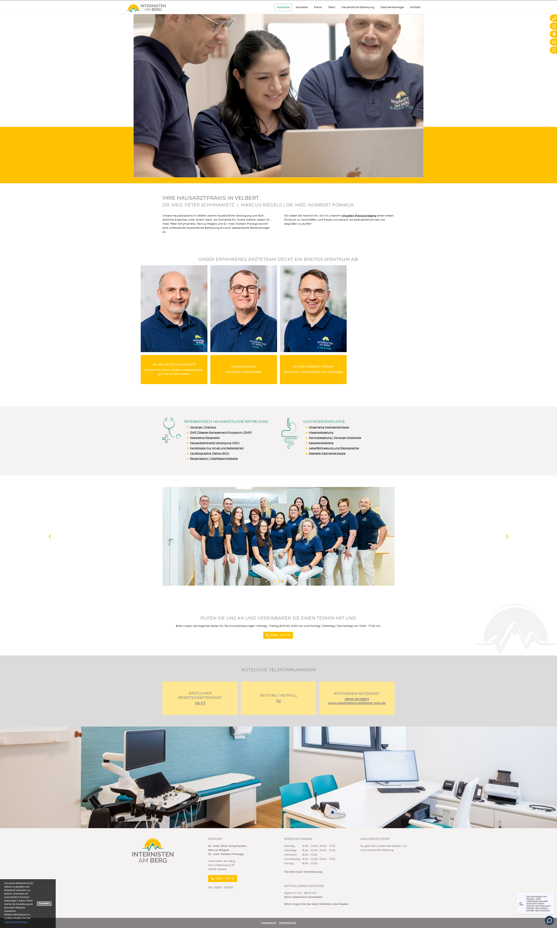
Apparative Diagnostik (205, 438)
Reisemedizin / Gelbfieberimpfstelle (214, 458)
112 (278, 701)
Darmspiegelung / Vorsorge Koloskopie (335, 438)
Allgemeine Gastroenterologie (329, 427)
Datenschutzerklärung (16, 922)
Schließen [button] (44, 903)
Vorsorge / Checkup (203, 427)
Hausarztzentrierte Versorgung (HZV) (214, 443)
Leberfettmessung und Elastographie (334, 448)
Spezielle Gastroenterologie (327, 453)
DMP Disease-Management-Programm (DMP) (221, 432)
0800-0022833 (357, 699)
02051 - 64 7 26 (280, 635)
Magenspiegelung (321, 432)
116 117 (200, 703)
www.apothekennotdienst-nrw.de (357, 703)
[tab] (275, 581)
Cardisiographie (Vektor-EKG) (209, 453)
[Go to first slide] (507, 536)
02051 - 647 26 (224, 878)
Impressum (268, 923)
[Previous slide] (50, 536)
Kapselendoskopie (321, 443)
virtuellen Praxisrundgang (359, 216)
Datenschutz (287, 923)
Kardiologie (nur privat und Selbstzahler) (217, 448)
